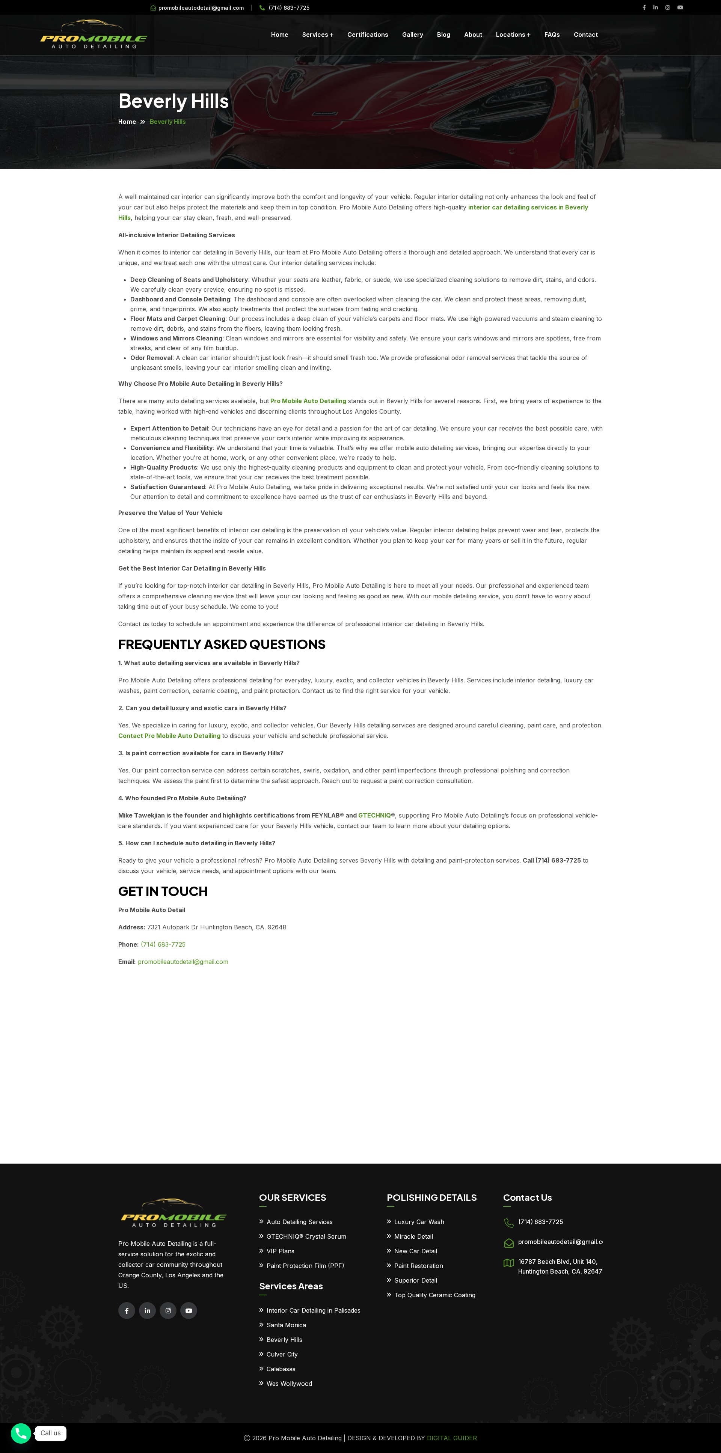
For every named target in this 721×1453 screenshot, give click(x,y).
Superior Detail (415, 1280)
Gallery (412, 34)
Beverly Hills (284, 1339)
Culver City (282, 1354)
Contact (586, 34)
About (473, 34)
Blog (443, 34)
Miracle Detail (413, 1236)
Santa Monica (286, 1325)
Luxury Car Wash (419, 1222)
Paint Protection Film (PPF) (305, 1265)
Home (279, 34)
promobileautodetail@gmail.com (201, 8)
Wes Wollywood (289, 1383)
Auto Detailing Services (300, 1222)
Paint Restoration (418, 1265)
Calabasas (281, 1369)
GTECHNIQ (374, 815)
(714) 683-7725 (289, 8)
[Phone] (21, 1433)
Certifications (367, 34)
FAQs (552, 34)
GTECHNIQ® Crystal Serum (306, 1236)
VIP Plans (280, 1251)
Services (315, 34)
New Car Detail (415, 1251)
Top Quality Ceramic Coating (434, 1295)
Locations (510, 34)
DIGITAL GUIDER (452, 1438)
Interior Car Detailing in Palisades (313, 1310)
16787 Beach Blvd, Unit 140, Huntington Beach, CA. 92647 (560, 1266)
